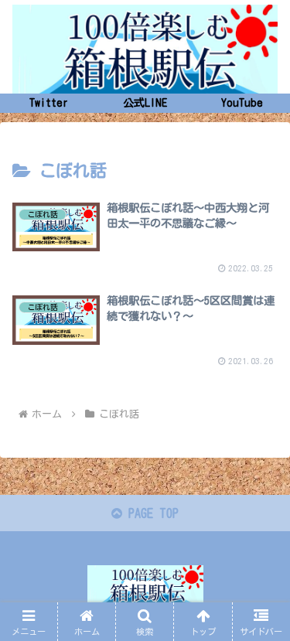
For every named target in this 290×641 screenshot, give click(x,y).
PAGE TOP (150, 513)
